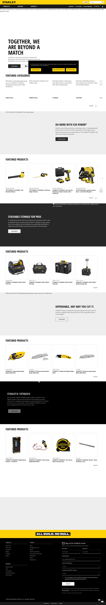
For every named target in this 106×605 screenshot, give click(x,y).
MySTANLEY (71, 6)
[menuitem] (7, 6)
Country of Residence (67, 563)
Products (6, 6)
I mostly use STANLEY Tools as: (69, 570)
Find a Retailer (79, 6)
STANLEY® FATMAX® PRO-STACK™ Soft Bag (39, 283)
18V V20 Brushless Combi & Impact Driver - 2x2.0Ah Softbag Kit (86, 191)
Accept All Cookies (71, 69)
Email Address (65, 556)
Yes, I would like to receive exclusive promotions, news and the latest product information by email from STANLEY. (81, 578)
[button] (99, 600)
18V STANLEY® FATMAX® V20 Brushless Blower (14, 191)
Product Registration (87, 6)
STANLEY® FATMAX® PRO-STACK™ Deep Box (63, 283)
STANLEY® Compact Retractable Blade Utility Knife (15, 372)
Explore (20, 6)
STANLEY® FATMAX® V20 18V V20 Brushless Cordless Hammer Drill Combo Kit (63, 192)
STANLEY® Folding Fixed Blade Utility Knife (63, 372)
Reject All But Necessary (58, 69)
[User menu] (102, 6)
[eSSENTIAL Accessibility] (85, 2)
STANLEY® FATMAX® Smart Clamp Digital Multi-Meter (39, 460)
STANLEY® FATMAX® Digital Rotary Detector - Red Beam (16, 460)
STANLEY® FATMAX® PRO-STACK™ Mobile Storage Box (86, 283)
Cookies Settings (35, 69)
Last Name (84, 548)
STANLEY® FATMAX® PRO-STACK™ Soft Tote (16, 283)
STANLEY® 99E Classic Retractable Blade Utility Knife (39, 372)
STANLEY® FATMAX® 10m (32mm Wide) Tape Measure (62, 460)
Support (33, 6)
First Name (64, 548)
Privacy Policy (65, 590)
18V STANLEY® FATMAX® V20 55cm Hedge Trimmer (39, 191)
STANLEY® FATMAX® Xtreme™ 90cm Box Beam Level (86, 460)
